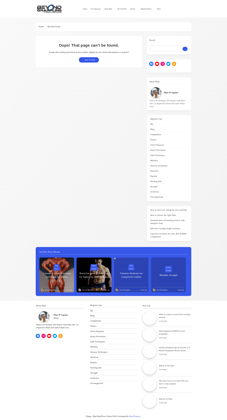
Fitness (153, 140)
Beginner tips (156, 119)
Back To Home (90, 60)
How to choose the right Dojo (163, 215)
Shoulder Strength (168, 275)
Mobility (154, 160)
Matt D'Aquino (171, 92)
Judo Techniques (157, 155)
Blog (152, 129)
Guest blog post (157, 145)
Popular (153, 176)
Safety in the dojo (166, 366)
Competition (155, 134)
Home (85, 9)
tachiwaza (154, 192)
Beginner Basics (146, 9)
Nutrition (154, 171)
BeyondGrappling (50, 290)
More (159, 9)
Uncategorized (156, 197)
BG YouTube (122, 9)
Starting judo (156, 181)
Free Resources (96, 9)
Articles (132, 9)
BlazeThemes (134, 416)
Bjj (151, 124)
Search (152, 40)
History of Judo (165, 399)
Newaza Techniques (159, 166)
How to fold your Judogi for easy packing (168, 210)
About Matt (108, 9)
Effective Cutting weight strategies (165, 228)
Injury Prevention (158, 150)
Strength (154, 186)
